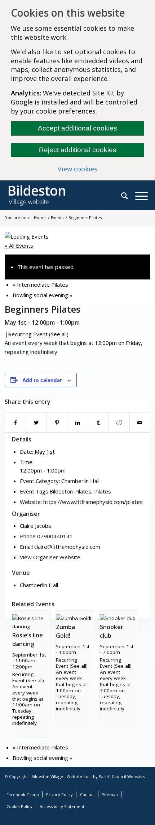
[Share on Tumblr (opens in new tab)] (98, 422)
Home (40, 217)
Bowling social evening (42, 295)
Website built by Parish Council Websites (106, 776)
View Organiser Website (50, 557)
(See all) (58, 334)
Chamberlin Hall (80, 480)
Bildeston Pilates (70, 491)
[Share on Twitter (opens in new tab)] (36, 422)
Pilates (102, 491)
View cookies (101, 168)
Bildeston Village (47, 776)
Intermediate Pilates (40, 284)
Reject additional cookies (77, 150)
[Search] (128, 195)
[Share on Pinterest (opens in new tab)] (57, 422)
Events (57, 217)
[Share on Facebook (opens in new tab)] (15, 422)
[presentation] (31, 626)
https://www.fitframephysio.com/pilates (93, 501)
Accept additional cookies (77, 128)
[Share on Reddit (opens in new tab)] (119, 422)
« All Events (19, 245)
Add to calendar (42, 380)
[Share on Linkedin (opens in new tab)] (77, 422)
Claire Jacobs (35, 525)
